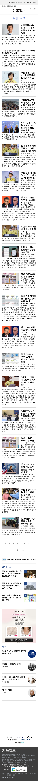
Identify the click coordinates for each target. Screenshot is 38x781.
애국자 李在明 (7, 690)
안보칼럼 (5, 666)
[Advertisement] (19, 717)
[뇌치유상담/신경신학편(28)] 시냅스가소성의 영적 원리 (13, 678)
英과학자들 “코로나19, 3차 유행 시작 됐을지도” (28, 102)
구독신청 (29, 2)
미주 (24, 2)
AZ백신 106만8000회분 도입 (27, 439)
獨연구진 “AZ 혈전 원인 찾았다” (28, 275)
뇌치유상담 (5, 682)
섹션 (3, 3)
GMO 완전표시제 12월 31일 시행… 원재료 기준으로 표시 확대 (11, 597)
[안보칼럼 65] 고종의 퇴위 (11, 664)
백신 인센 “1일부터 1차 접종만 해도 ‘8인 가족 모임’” (28, 76)
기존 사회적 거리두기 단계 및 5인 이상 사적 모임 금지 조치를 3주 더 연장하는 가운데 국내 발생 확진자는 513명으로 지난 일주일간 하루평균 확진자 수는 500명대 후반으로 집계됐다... (18, 530)
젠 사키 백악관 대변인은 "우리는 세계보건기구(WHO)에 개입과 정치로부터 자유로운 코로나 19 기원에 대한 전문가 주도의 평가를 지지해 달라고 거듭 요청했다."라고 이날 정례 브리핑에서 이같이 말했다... (18, 478)
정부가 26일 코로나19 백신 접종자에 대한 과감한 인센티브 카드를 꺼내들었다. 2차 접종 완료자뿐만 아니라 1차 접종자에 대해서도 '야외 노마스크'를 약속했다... (18, 367)
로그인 (34, 2)
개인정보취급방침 (9, 766)
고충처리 (30, 766)
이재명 (4, 692)
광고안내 (12, 765)
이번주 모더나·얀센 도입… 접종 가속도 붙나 (28, 229)
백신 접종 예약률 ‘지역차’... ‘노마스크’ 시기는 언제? (28, 175)
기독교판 (13, 2)
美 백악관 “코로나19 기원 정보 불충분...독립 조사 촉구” (28, 468)
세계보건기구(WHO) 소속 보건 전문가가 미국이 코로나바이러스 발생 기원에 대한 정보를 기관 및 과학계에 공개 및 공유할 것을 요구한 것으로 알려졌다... (19, 136)
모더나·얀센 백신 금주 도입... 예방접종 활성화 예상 (28, 148)
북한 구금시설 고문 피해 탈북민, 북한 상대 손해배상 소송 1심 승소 (12, 585)
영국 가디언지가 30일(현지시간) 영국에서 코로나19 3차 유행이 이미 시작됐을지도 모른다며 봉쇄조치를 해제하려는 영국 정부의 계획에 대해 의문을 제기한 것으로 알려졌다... (19, 111)
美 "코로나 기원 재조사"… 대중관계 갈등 (28, 330)
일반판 (20, 2)
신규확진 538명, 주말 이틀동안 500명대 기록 (28, 521)
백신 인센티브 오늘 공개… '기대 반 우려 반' (28, 492)
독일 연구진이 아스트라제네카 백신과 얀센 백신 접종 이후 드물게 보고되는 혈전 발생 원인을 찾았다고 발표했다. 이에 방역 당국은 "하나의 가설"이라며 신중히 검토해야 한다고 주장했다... (18, 284)
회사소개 (4, 765)
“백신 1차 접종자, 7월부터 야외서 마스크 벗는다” (28, 381)
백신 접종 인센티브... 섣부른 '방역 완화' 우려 (28, 299)
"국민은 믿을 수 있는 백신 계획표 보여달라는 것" (28, 413)
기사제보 (26, 765)
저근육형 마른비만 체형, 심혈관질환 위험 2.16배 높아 (28, 29)
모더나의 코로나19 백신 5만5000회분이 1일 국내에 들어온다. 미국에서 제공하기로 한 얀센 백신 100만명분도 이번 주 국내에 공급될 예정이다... (18, 237)
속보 (4, 559)
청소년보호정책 (21, 766)
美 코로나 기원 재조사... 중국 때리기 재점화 (28, 200)
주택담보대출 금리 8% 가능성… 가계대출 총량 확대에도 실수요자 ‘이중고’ (12, 573)
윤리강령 (6, 769)
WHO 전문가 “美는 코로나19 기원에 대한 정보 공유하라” (28, 126)
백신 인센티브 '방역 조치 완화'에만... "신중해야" (27, 358)
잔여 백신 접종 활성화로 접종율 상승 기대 (28, 249)
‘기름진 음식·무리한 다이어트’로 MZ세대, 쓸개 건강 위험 (18, 51)
